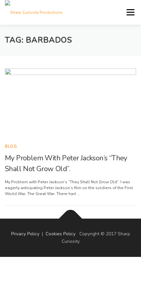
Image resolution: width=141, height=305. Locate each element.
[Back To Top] (70, 218)
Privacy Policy (25, 234)
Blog (11, 146)
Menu (130, 12)
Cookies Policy (60, 234)
